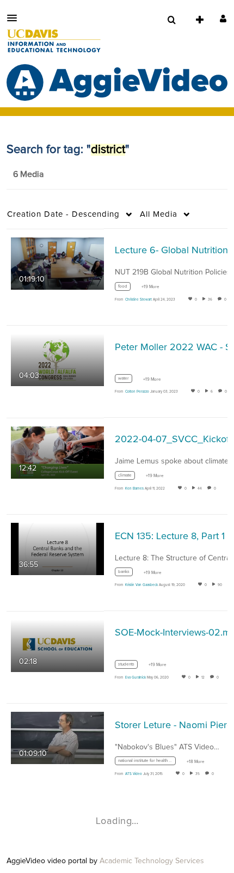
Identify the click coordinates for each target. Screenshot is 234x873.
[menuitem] (171, 20)
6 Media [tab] (28, 174)
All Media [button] (158, 214)
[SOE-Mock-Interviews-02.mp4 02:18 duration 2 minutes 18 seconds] (57, 645)
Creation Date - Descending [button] (63, 214)
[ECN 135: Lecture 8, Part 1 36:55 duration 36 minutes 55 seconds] (57, 549)
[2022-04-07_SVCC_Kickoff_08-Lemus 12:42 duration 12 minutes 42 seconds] (57, 452)
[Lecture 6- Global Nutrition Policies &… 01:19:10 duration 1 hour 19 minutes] (57, 263)
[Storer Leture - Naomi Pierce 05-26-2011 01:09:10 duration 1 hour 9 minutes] (57, 737)
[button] (15, 18)
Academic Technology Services (152, 861)
